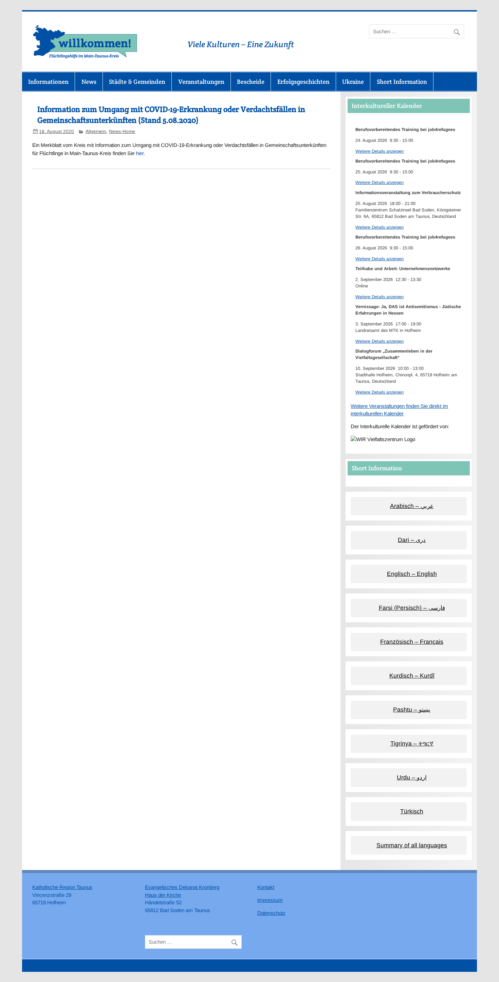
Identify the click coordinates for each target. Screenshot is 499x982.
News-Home (122, 131)
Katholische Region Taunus (62, 887)
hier (140, 153)
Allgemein (96, 131)
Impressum (270, 900)
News (88, 82)
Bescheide (250, 82)
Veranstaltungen (201, 82)
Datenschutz (271, 913)
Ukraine (353, 82)
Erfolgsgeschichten (303, 82)
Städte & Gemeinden (137, 82)
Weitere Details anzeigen (379, 151)
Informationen (48, 82)
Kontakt (265, 887)
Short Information (402, 82)
